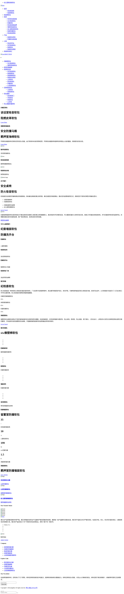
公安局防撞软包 (8, 568)
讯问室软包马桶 (5, 480)
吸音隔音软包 (11, 75)
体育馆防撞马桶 (8, 547)
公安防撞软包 (5, 484)
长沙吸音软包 (11, 21)
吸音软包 (10, 47)
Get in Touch (4, 210)
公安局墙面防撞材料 (10, 555)
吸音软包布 (7, 69)
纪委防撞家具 (8, 553)
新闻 (5, 17)
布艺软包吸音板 (12, 19)
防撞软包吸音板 (12, 39)
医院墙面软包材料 (6, 502)
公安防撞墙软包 (5, 489)
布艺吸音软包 (11, 45)
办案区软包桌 (8, 566)
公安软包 (10, 79)
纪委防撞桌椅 (8, 564)
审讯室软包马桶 (8, 562)
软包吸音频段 (11, 33)
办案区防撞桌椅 (8, 549)
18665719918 (8, 54)
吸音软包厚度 (11, 49)
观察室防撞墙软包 (6, 493)
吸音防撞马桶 (8, 551)
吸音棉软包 (10, 13)
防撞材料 (10, 23)
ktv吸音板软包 (11, 85)
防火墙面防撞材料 (9, 103)
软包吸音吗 (10, 81)
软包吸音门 (10, 95)
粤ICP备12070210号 (31, 588)
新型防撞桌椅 (8, 67)
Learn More (4, 122)
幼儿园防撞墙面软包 (7, 498)
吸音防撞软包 (11, 31)
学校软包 (10, 97)
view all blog (4, 475)
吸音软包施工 (8, 51)
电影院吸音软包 (12, 27)
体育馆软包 (10, 91)
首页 (5, 8)
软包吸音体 (10, 10)
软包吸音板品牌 (12, 25)
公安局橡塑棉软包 (9, 570)
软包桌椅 (6, 93)
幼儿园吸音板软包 (9, 2)
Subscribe (3, 584)
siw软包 (9, 101)
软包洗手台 (10, 43)
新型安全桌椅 (5, 220)
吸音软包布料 (11, 37)
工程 (5, 41)
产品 (5, 35)
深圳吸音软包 (8, 87)
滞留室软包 (7, 61)
